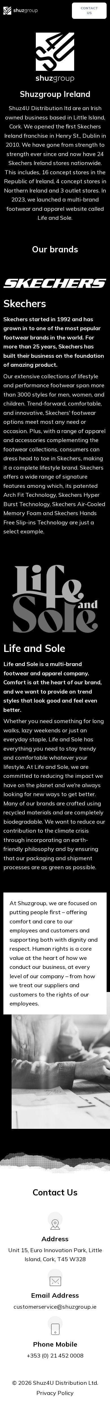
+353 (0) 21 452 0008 (55, 1355)
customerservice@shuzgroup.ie (55, 1306)
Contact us (89, 10)
